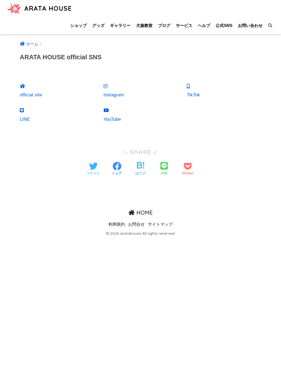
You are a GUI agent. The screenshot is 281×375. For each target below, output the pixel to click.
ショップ (78, 25)
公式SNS (224, 25)
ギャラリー (120, 25)
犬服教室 (144, 25)
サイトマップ (160, 224)
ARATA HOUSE (47, 8)
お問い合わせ (250, 25)
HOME (144, 212)
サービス (184, 25)
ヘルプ (204, 25)
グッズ (98, 25)
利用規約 (116, 224)
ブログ (164, 25)
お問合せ (136, 224)
